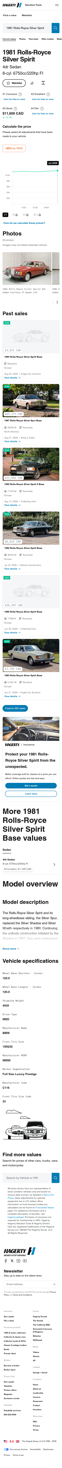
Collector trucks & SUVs (15, 1341)
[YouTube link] (25, 1261)
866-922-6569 (10, 1415)
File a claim (9, 1321)
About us (37, 1389)
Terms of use (18, 1455)
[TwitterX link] (12, 1261)
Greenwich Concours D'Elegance (42, 1330)
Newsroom (38, 1401)
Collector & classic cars (15, 1337)
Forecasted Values (44, 1207)
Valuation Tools (33, 5)
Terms (36, 1430)
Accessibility (35, 1449)
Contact (36, 1405)
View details (10, 377)
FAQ (35, 1422)
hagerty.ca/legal (16, 1217)
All (34, 1360)
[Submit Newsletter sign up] (54, 1284)
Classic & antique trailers (15, 1345)
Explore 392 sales (15, 708)
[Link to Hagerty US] (5, 1441)
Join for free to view (14, 99)
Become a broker (12, 1366)
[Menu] (57, 5)
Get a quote (31, 785)
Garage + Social (40, 1373)
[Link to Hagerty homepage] (20, 1251)
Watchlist (27, 15)
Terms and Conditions (22, 1295)
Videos (36, 1352)
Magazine (8, 1394)
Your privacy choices (19, 1449)
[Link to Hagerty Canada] (11, 1441)
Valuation (8, 1386)
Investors (37, 1409)
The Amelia (38, 1321)
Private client (10, 1353)
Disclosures (48, 1449)
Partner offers (10, 1390)
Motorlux (37, 1336)
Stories (36, 1356)
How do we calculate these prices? (24, 223)
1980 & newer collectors (15, 1333)
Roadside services (12, 1410)
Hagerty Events (40, 1316)
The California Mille (41, 1325)
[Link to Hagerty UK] (17, 1441)
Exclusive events (11, 1398)
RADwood (37, 1340)
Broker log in (9, 1370)
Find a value (9, 15)
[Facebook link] (6, 1261)
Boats (6, 1349)
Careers (36, 1397)
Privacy (36, 1426)
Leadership (38, 1393)
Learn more (31, 793)
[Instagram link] (18, 1261)
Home (35, 1385)
